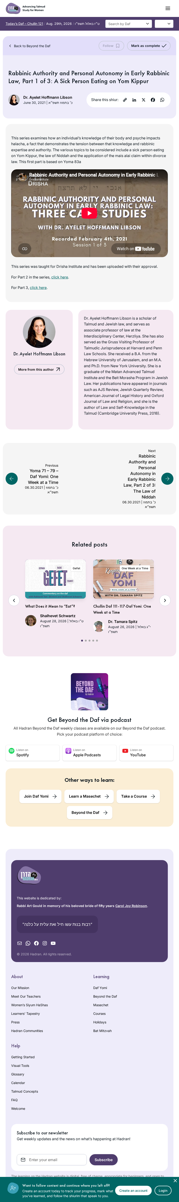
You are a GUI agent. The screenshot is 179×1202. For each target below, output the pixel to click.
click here (59, 277)
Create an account (133, 1190)
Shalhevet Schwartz (58, 615)
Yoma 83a (72, 161)
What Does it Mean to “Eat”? (50, 606)
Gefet (76, 568)
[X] (143, 100)
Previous (14, 600)
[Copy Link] (125, 100)
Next (165, 600)
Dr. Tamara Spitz (123, 621)
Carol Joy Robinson (131, 906)
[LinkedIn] (134, 100)
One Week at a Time (135, 568)
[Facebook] (153, 100)
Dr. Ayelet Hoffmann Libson (47, 97)
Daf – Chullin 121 (24, 24)
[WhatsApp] (162, 100)
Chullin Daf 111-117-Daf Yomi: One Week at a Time (122, 609)
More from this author (36, 369)
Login (163, 1190)
